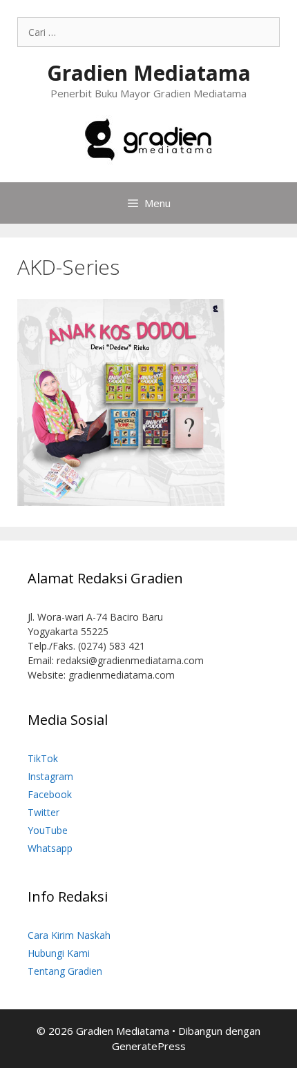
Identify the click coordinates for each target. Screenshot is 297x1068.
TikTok (43, 758)
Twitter (43, 812)
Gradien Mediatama (149, 73)
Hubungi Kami (59, 953)
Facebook (50, 794)
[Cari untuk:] (148, 32)
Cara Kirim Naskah (69, 935)
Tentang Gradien (65, 971)
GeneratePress (149, 1046)
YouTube (48, 830)
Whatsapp (50, 848)
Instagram (50, 776)
